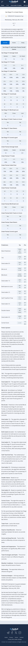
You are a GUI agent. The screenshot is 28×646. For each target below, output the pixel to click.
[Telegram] (8, 632)
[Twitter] (16, 632)
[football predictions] (2, 1)
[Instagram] (20, 632)
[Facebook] (12, 632)
